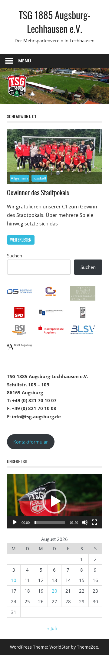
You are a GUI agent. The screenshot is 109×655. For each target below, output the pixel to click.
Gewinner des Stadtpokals (38, 192)
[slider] (50, 522)
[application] (54, 501)
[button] (54, 501)
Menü (24, 61)
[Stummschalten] (85, 522)
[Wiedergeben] (15, 522)
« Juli (52, 628)
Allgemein (19, 178)
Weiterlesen (20, 239)
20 (54, 591)
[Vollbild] (94, 522)
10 (13, 580)
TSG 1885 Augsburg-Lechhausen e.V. (55, 22)
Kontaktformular (30, 442)
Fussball (39, 178)
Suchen (14, 256)
